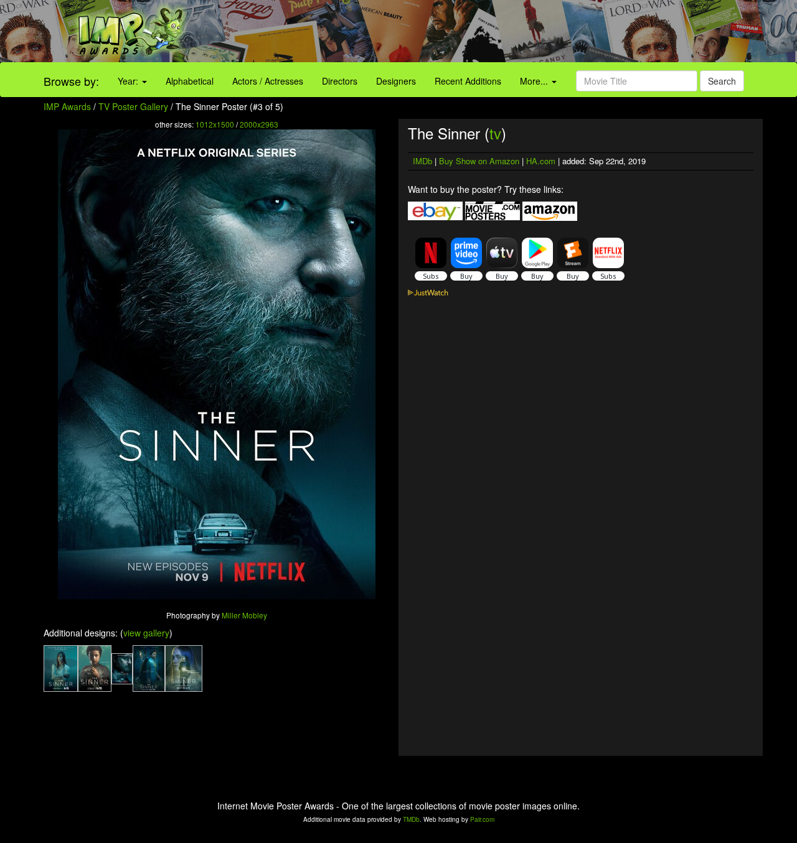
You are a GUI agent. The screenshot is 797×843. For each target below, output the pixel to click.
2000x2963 (259, 124)
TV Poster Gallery (133, 106)
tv (495, 133)
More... (535, 81)
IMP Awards (67, 106)
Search (722, 81)
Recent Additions (468, 81)
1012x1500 (215, 124)
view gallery (146, 632)
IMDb (422, 161)
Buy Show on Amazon (479, 161)
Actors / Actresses (267, 81)
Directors (339, 81)
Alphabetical (190, 81)
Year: (129, 81)
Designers (396, 81)
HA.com (540, 161)
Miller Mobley (244, 615)
